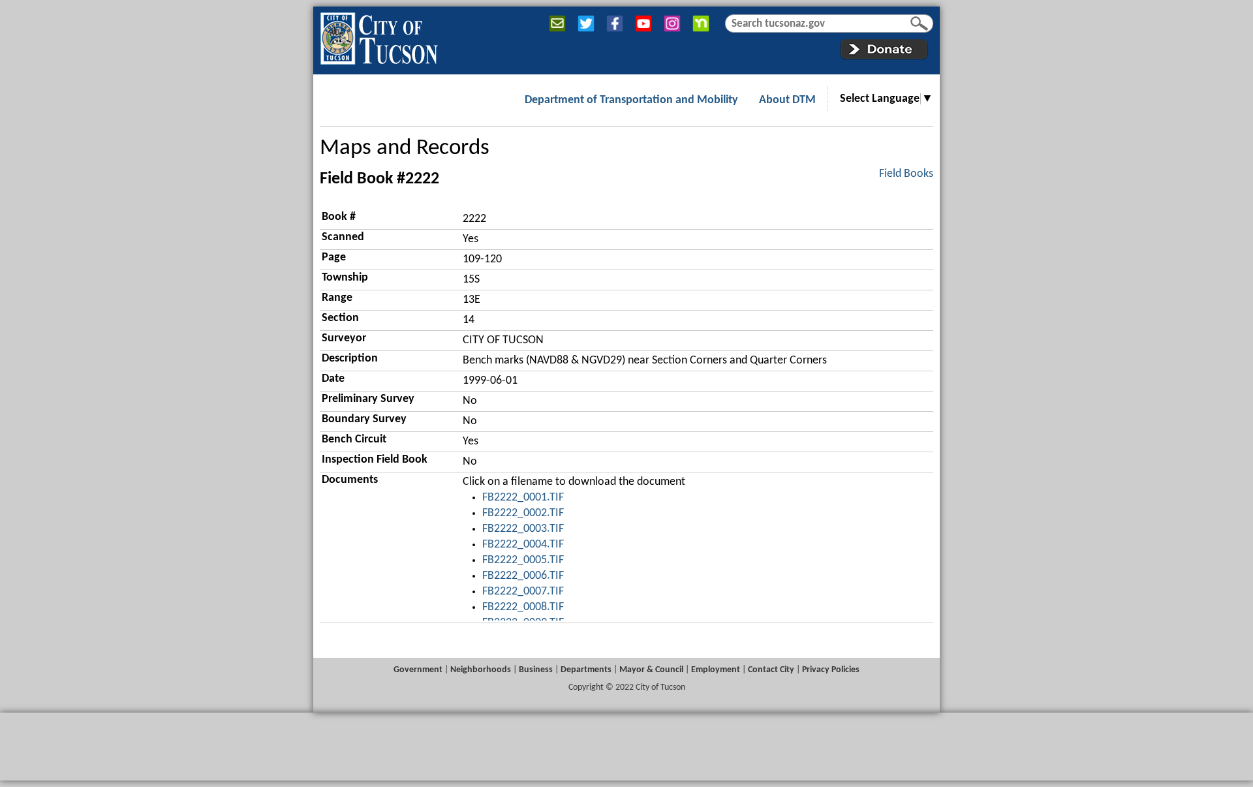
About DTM (787, 100)
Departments (586, 670)
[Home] (379, 36)
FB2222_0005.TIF (523, 560)
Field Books (906, 173)
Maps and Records (404, 148)
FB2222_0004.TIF (523, 544)
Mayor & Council (651, 670)
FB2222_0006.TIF (523, 575)
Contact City (771, 670)
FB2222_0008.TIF (523, 607)
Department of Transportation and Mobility (631, 100)
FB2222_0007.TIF (523, 591)
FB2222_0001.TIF (523, 497)
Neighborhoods (480, 670)
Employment (715, 670)
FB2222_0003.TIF (523, 528)
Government (418, 670)
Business (536, 670)
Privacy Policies (830, 670)
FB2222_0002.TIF (523, 513)
